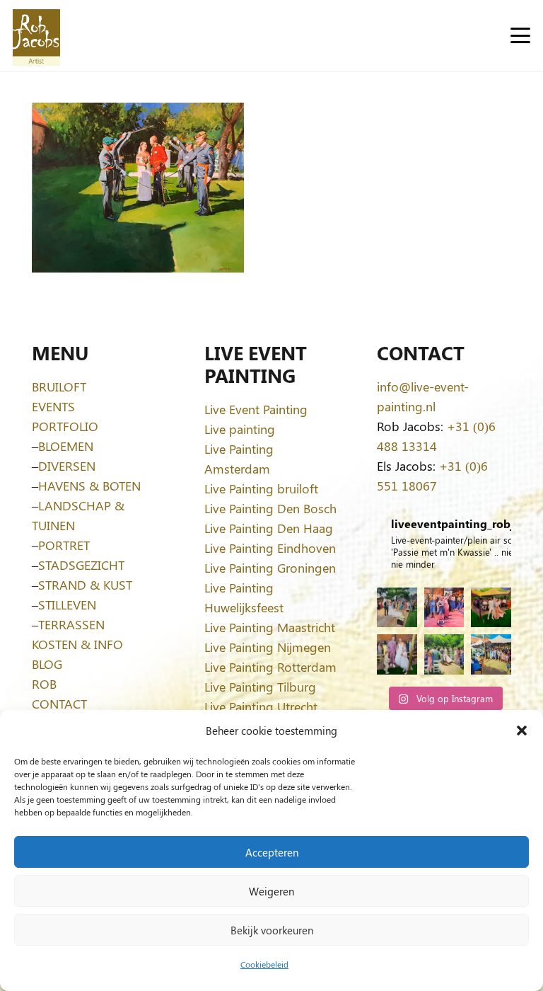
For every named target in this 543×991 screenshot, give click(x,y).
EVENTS (53, 406)
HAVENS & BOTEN (89, 485)
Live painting (239, 428)
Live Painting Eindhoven (270, 547)
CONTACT (59, 703)
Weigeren (271, 891)
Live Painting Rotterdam (270, 666)
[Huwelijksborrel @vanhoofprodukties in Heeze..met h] (491, 654)
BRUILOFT (59, 386)
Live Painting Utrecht (260, 706)
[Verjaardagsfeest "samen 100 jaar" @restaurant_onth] (444, 608)
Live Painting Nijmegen (267, 646)
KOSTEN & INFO (77, 644)
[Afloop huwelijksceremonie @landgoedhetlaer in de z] (444, 654)
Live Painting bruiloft (261, 488)
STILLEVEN (67, 604)
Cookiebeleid (264, 964)
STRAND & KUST (85, 584)
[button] (522, 730)
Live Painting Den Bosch (270, 508)
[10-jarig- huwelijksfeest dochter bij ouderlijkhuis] (491, 608)
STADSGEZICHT (81, 564)
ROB (44, 683)
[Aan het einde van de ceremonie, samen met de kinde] (397, 654)
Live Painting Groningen (270, 567)
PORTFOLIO (65, 426)
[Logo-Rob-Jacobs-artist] (36, 35)
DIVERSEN (66, 465)
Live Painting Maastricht (269, 627)
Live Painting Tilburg (260, 686)
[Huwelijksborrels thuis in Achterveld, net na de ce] (397, 608)
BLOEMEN (65, 445)
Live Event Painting (256, 409)
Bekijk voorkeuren (271, 930)
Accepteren (271, 852)
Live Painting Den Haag (268, 528)
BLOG (47, 663)
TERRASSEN (71, 624)
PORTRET (64, 545)
